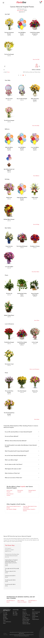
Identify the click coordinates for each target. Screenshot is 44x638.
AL (11, 632)
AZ (13, 632)
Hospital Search (35, 619)
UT (15, 635)
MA (31, 632)
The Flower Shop (9, 545)
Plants (4, 620)
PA (28, 634)
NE (15, 634)
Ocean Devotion (9, 246)
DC (18, 632)
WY (23, 635)
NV (20, 634)
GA (22, 632)
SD (31, 634)
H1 (28, 635)
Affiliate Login (25, 622)
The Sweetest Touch (9, 364)
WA (19, 635)
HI (23, 632)
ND (14, 634)
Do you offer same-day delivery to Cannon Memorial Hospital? (18, 431)
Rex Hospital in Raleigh (11, 509)
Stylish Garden (35, 197)
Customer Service (26, 615)
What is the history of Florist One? (12, 473)
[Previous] (5, 66)
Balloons (5, 616)
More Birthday (36, 224)
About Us (24, 612)
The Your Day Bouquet (9, 54)
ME (19, 633)
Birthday (5, 617)
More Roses (36, 419)
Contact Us (24, 613)
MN (22, 633)
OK (26, 634)
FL (21, 632)
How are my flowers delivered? (11, 436)
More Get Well (36, 59)
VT (18, 635)
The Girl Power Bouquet (9, 120)
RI (29, 634)
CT (17, 632)
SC (30, 634)
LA (30, 632)
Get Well (5, 613)
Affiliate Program (26, 619)
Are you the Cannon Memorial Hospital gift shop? (15, 455)
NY (21, 634)
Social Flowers (25, 618)
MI (20, 633)
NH (16, 634)
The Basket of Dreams (35, 246)
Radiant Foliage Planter (9, 315)
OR (27, 634)
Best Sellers (5, 618)
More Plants (36, 320)
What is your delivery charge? (11, 460)
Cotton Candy (35, 342)
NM (19, 634)
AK (10, 632)
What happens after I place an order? (13, 468)
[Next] (39, 66)
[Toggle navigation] (3, 2)
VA (17, 635)
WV (22, 635)
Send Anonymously (36, 612)
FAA (24, 634)
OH (23, 634)
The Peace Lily (9, 293)
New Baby (5, 614)
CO (16, 632)
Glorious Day (35, 391)
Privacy (23, 616)
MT (11, 634)
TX (14, 635)
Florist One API (25, 620)
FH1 (27, 635)
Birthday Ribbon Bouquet (9, 219)
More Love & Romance (34, 369)
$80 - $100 (15, 613)
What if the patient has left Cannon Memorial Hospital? (17, 451)
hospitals (22, 486)
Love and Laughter (9, 266)
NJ (17, 634)
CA (15, 632)
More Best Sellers (35, 271)
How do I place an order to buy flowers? (13, 464)
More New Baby (35, 125)
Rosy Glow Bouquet (22, 391)
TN (32, 634)
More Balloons (36, 175)
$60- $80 (15, 612)
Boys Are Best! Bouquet (22, 98)
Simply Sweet (9, 197)
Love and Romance (7, 621)
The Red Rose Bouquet (9, 342)
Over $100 (15, 615)
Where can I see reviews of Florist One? (13, 477)
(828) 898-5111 (22, 12)
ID (25, 632)
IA (24, 632)
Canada (33, 615)
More (34, 72)
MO (23, 633)
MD (32, 632)
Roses (4, 623)
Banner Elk (19, 10)
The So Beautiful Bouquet (22, 246)
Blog (25, 635)
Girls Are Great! (9, 98)
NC (23, 10)
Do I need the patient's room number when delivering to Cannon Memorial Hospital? (21, 445)
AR (12, 632)
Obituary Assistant (26, 623)
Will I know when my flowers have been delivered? (16, 440)
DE (20, 632)
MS (10, 634)
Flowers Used (35, 613)
